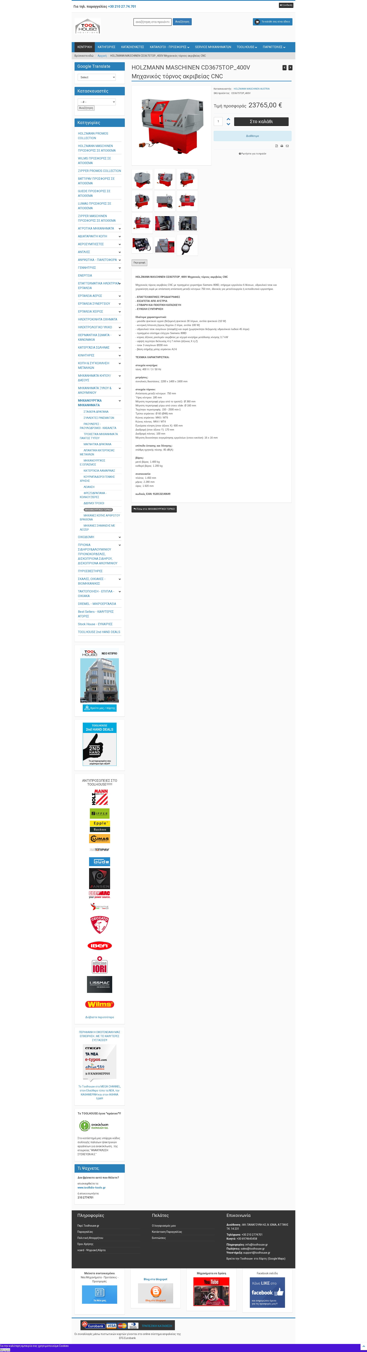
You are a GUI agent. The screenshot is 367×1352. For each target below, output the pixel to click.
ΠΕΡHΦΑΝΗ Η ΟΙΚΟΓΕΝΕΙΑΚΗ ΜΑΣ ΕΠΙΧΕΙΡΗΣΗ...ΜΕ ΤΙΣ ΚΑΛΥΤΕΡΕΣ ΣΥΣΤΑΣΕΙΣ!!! (99, 1036)
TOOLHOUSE (245, 47)
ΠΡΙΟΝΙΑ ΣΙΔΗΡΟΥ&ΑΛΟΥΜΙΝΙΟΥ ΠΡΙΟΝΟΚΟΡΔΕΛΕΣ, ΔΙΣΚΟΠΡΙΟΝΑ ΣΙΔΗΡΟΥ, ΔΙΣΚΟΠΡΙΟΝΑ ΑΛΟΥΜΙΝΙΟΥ (97, 554)
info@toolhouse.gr (256, 1244)
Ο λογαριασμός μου (164, 1225)
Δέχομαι (5, 1349)
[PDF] (276, 146)
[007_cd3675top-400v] (164, 223)
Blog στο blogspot (155, 1279)
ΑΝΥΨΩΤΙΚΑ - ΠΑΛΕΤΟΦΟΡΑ (97, 260)
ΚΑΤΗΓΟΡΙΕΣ (106, 47)
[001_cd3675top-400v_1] (164, 179)
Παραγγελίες (85, 1231)
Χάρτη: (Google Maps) (272, 1258)
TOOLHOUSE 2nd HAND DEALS (99, 632)
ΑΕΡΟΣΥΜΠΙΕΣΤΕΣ (91, 244)
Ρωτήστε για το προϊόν (253, 153)
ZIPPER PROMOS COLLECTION (99, 171)
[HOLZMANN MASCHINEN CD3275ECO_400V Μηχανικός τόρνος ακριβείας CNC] (285, 67)
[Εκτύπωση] (282, 146)
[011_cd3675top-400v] (187, 245)
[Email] (287, 146)
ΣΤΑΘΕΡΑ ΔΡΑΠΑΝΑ (96, 411)
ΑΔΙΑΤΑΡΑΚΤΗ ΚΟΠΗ (92, 236)
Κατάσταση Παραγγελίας (167, 1231)
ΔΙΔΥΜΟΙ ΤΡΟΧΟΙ (94, 503)
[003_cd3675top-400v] (142, 201)
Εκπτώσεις (159, 1237)
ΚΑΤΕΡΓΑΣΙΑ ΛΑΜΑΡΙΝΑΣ (99, 470)
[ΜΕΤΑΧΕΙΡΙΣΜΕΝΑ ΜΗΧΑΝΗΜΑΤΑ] (100, 744)
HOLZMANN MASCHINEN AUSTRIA (252, 88)
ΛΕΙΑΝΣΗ (89, 487)
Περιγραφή (139, 262)
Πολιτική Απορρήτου (90, 1237)
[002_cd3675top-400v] (142, 179)
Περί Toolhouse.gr (88, 1225)
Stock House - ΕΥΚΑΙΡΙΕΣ (95, 624)
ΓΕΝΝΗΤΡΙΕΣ (87, 268)
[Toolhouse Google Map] (100, 708)
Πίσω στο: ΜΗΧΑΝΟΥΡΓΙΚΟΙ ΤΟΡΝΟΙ (155, 509)
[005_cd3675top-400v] (187, 201)
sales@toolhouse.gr (253, 1248)
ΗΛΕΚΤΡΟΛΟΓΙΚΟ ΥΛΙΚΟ (95, 327)
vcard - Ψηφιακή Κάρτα (91, 1250)
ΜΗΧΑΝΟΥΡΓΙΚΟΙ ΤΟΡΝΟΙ (98, 509)
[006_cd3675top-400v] (142, 223)
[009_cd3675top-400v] (142, 245)
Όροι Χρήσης (85, 1244)
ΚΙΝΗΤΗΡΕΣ (86, 355)
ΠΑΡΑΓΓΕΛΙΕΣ (273, 47)
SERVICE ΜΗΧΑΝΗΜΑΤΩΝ (213, 47)
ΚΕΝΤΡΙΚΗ (84, 47)
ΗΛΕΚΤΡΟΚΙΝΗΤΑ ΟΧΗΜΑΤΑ (97, 319)
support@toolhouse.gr (256, 1252)
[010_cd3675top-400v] (164, 245)
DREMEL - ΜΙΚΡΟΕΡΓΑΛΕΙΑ (97, 604)
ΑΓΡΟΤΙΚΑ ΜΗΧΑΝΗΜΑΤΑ (96, 228)
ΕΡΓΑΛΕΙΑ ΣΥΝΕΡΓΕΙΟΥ (94, 304)
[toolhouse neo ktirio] (100, 675)
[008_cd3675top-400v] (187, 223)
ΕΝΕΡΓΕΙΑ (85, 275)
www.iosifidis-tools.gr (92, 1187)
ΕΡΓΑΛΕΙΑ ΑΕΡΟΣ (90, 296)
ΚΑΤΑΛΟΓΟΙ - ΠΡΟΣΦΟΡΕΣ (168, 47)
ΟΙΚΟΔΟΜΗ (86, 537)
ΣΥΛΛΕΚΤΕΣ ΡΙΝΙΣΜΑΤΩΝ (99, 417)
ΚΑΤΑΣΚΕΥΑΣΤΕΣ (132, 47)
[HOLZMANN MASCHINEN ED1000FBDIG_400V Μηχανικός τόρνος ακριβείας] (290, 67)
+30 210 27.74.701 (122, 6)
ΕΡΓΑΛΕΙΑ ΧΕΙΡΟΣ (90, 311)
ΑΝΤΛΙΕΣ (84, 252)
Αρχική (102, 55)
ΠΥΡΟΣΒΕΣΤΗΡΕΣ (90, 571)
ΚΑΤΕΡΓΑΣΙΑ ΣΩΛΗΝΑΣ (94, 347)
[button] (286, 5)
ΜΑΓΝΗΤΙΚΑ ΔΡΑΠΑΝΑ (97, 444)
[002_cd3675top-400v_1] (187, 179)
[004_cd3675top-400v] (164, 201)
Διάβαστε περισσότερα (99, 1017)
